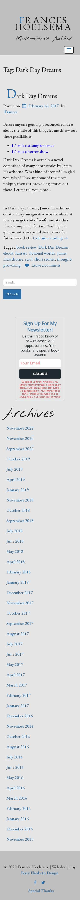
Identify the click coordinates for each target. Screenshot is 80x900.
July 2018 (14, 531)
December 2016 (19, 716)
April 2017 (15, 675)
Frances (10, 112)
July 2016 (14, 757)
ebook (8, 253)
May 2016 (14, 777)
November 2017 (19, 603)
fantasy (21, 253)
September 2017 (19, 623)
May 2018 (14, 551)
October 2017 (18, 613)
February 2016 (18, 808)
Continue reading (50, 238)
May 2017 (14, 664)
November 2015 (19, 839)
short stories (44, 259)
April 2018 (15, 561)
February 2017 (18, 695)
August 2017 (17, 633)
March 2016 (16, 798)
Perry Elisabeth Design (39, 873)
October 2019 (18, 459)
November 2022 (19, 428)
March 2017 (16, 685)
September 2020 (19, 448)
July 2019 (14, 469)
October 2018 (18, 510)
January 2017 (17, 705)
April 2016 (15, 788)
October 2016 (18, 736)
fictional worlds (42, 253)
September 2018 (19, 520)
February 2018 (18, 572)
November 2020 (19, 438)
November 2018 (19, 500)
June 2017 (15, 654)
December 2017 (19, 592)
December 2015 (19, 829)
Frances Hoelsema (43, 23)
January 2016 (17, 818)
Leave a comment (45, 265)
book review (26, 247)
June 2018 (15, 541)
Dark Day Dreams (31, 95)
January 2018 (17, 582)
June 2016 (15, 767)
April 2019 (15, 479)
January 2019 (17, 490)
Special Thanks (41, 890)
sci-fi (28, 259)
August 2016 (17, 746)
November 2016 (19, 726)
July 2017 (14, 644)
